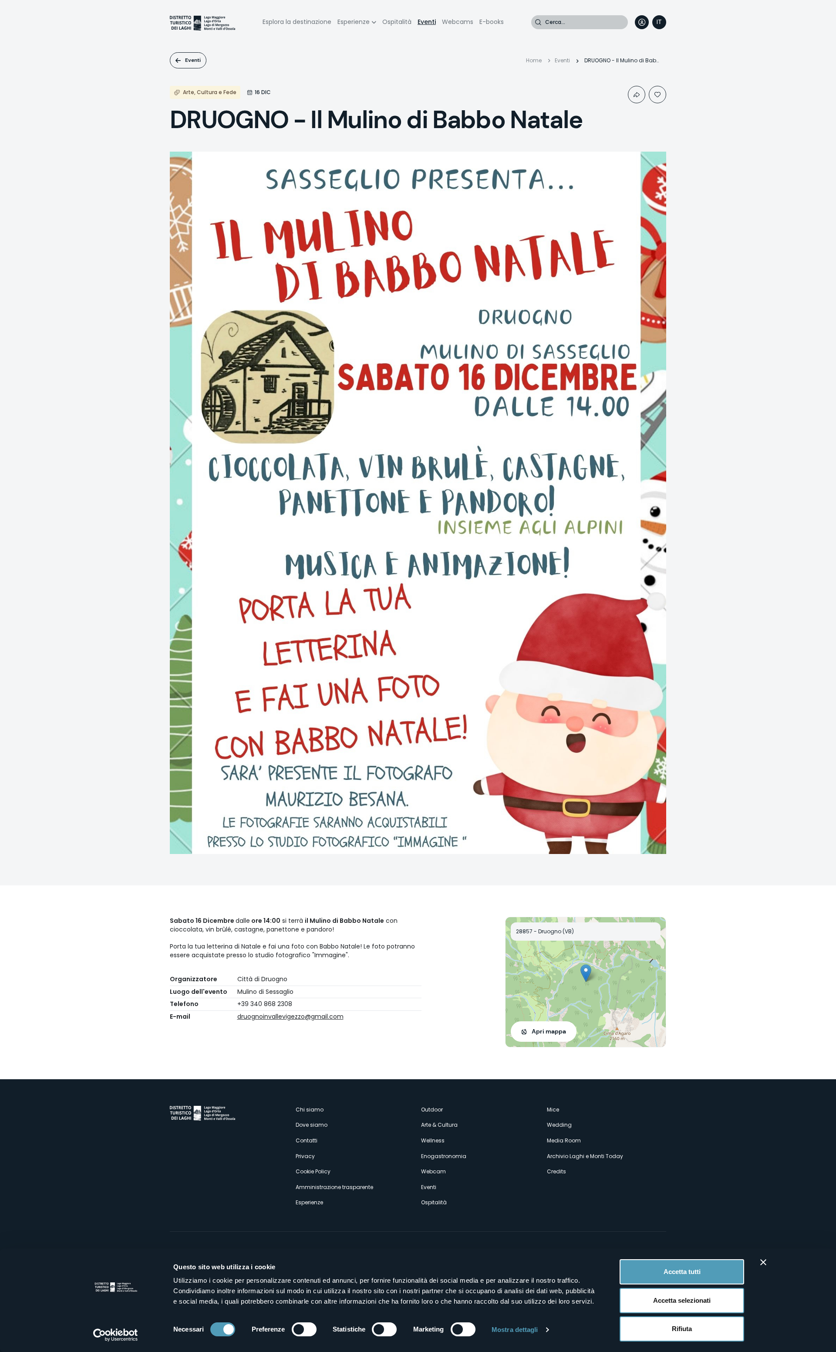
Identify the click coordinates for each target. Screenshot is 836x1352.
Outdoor (432, 1109)
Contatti (306, 1140)
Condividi (636, 94)
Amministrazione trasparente (334, 1187)
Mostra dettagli (515, 1329)
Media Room (564, 1140)
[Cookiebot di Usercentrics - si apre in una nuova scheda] (116, 1335)
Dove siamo (311, 1124)
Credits (556, 1171)
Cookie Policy (313, 1171)
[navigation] (659, 22)
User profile (642, 22)
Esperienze (353, 21)
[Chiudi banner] (763, 1262)
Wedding (559, 1124)
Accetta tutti (682, 1271)
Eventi (427, 21)
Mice (553, 1109)
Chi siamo (310, 1109)
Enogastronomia (443, 1156)
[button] (585, 973)
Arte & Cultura (439, 1124)
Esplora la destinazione (297, 21)
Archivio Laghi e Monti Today (585, 1156)
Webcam (433, 1171)
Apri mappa (549, 1031)
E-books (491, 21)
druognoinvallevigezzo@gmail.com (290, 1016)
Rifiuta (682, 1328)
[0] (657, 94)
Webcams (457, 21)
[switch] (304, 1329)
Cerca (538, 22)
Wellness (433, 1140)
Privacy (305, 1156)
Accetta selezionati (682, 1300)
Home (534, 60)
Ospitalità (396, 21)
